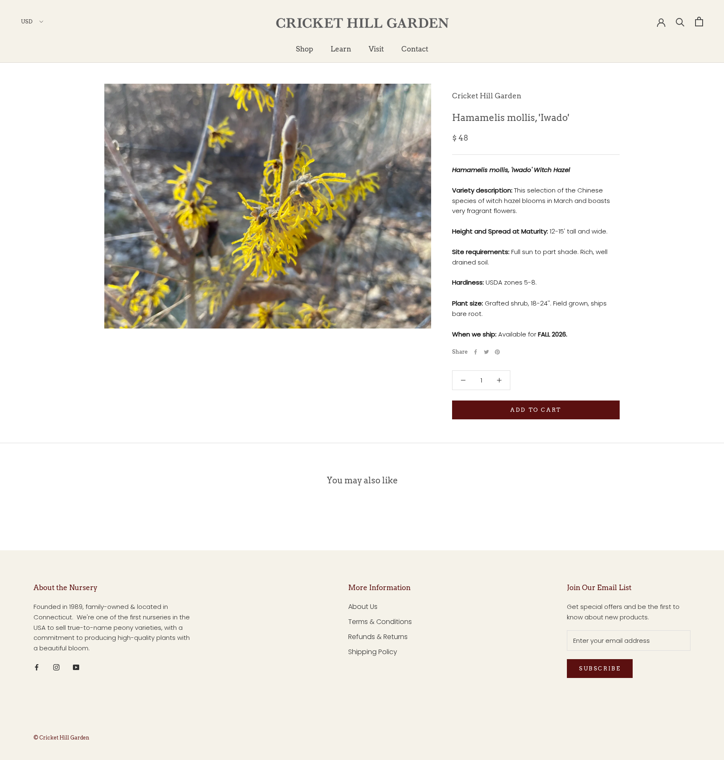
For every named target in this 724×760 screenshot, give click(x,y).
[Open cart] (699, 21)
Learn (341, 49)
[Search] (680, 21)
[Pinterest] (497, 351)
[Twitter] (486, 351)
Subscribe (600, 668)
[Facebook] (475, 351)
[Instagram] (56, 667)
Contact (414, 49)
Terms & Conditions (380, 621)
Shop (304, 49)
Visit (376, 49)
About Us (363, 606)
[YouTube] (76, 667)
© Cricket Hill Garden (61, 737)
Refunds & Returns (378, 637)
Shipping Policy (372, 652)
